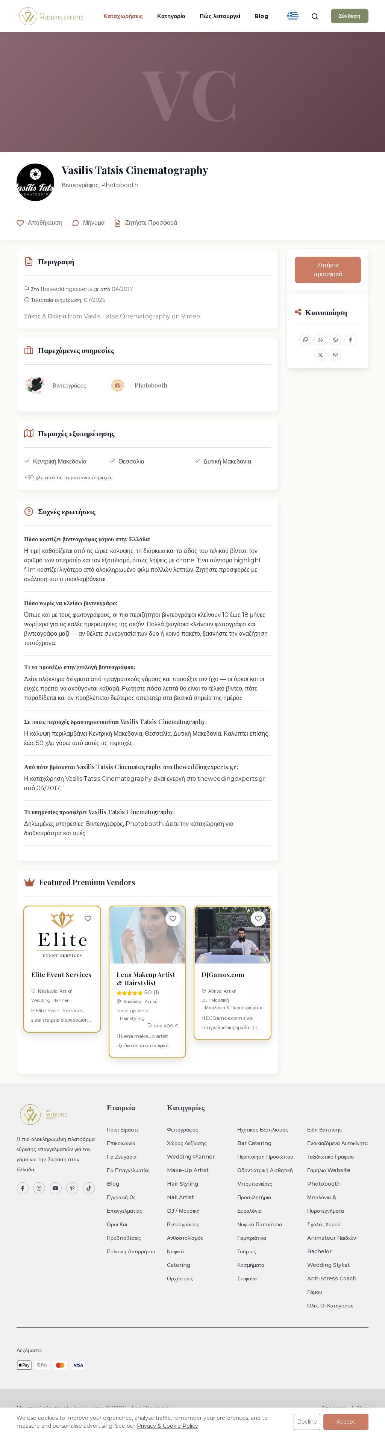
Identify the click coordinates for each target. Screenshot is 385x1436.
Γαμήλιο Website (328, 1170)
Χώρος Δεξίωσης (187, 1143)
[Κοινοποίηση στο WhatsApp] (320, 340)
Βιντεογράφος (183, 1224)
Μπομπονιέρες (254, 1183)
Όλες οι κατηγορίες (330, 1305)
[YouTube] (56, 1188)
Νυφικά (175, 1251)
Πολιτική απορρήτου (131, 1251)
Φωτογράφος (182, 1129)
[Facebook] (23, 1188)
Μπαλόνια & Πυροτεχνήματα (233, 1007)
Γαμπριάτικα (251, 1238)
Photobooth (324, 1183)
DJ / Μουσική (215, 1000)
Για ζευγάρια (121, 1156)
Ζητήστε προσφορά (151, 222)
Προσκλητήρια (254, 1197)
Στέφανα (247, 1278)
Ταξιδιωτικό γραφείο (330, 1156)
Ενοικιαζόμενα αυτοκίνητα (337, 1143)
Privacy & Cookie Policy (167, 1425)
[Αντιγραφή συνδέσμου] (305, 340)
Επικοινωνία (121, 1143)
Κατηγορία (171, 16)
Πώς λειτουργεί (220, 16)
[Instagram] (39, 1188)
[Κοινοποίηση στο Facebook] (350, 340)
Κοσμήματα (250, 1265)
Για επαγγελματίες (128, 1170)
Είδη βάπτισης (324, 1129)
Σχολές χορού (324, 1224)
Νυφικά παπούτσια (259, 1224)
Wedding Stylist (328, 1265)
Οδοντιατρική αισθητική (265, 1170)
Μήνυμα (94, 222)
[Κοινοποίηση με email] (335, 355)
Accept (345, 1421)
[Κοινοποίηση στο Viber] (335, 340)
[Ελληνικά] (293, 16)
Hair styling (132, 1018)
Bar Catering (254, 1143)
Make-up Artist (133, 1010)
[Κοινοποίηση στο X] (320, 355)
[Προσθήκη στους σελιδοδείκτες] (87, 918)
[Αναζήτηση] (314, 16)
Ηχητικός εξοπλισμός (262, 1129)
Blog (261, 16)
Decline (307, 1421)
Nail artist (180, 1197)
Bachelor (319, 1251)
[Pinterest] (72, 1188)
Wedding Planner (50, 1000)
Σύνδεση (350, 15)
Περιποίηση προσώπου (265, 1156)
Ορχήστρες (180, 1278)
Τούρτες (246, 1251)
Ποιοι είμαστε (123, 1129)
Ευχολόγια (249, 1210)
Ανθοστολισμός (185, 1238)
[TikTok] (89, 1188)
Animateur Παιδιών (331, 1238)
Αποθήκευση (45, 222)
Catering (178, 1265)
